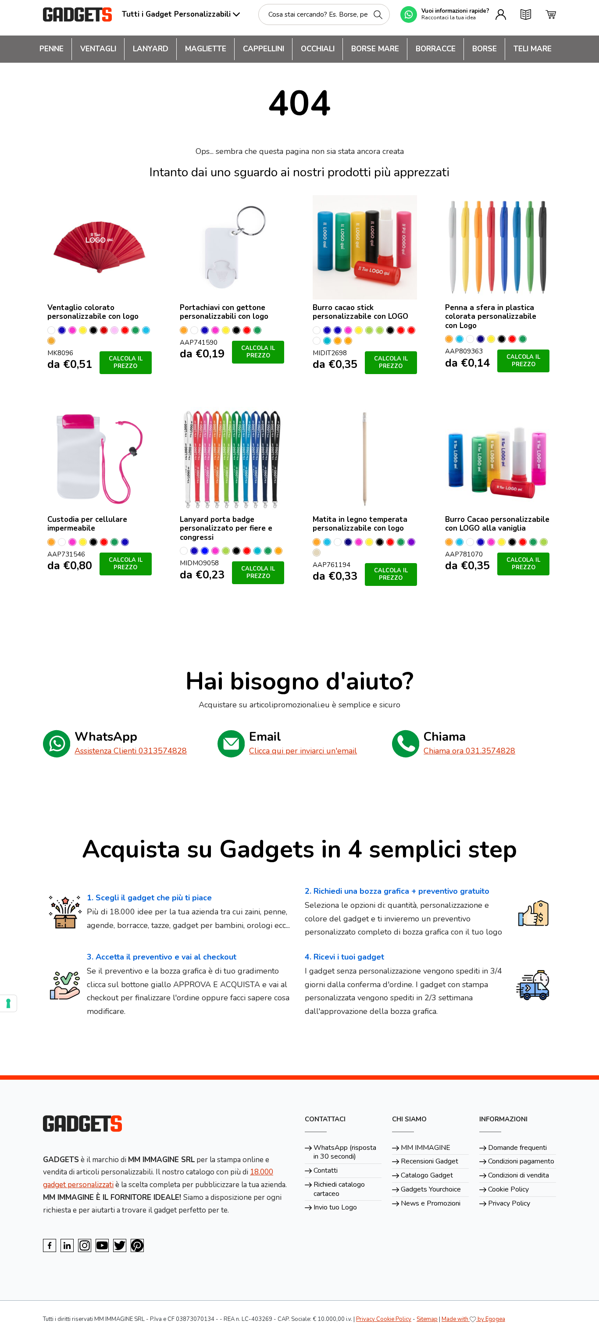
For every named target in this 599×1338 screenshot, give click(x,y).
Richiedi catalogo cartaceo (339, 1189)
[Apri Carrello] (551, 14)
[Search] (378, 14)
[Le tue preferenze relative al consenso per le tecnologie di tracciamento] (8, 1003)
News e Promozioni (430, 1203)
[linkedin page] (67, 1245)
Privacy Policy (509, 1203)
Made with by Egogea (473, 1319)
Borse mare (375, 49)
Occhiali (318, 49)
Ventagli (98, 49)
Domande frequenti (517, 1147)
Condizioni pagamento (521, 1161)
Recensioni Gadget (429, 1161)
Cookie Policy (508, 1189)
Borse (484, 49)
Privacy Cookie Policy (383, 1319)
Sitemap (427, 1319)
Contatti (326, 1170)
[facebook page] (49, 1245)
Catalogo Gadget (427, 1175)
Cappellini (263, 49)
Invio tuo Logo (335, 1207)
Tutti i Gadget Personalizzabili (176, 14)
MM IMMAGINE (425, 1147)
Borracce (436, 49)
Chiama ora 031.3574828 (469, 751)
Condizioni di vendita (518, 1175)
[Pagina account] (501, 14)
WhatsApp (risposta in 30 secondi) (345, 1152)
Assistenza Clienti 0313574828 (131, 751)
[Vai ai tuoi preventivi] (526, 14)
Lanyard (150, 49)
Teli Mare (532, 49)
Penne (51, 49)
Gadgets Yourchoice (431, 1189)
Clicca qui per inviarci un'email (303, 751)
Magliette (205, 49)
